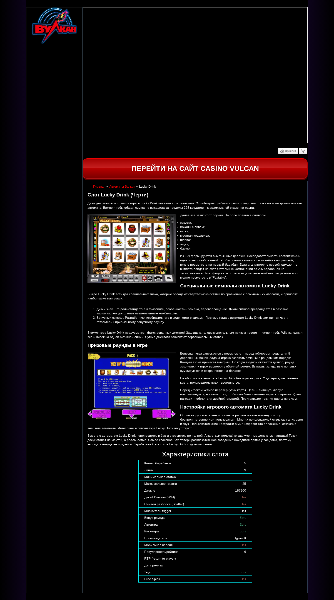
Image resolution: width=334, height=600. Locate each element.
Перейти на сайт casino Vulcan (195, 168)
